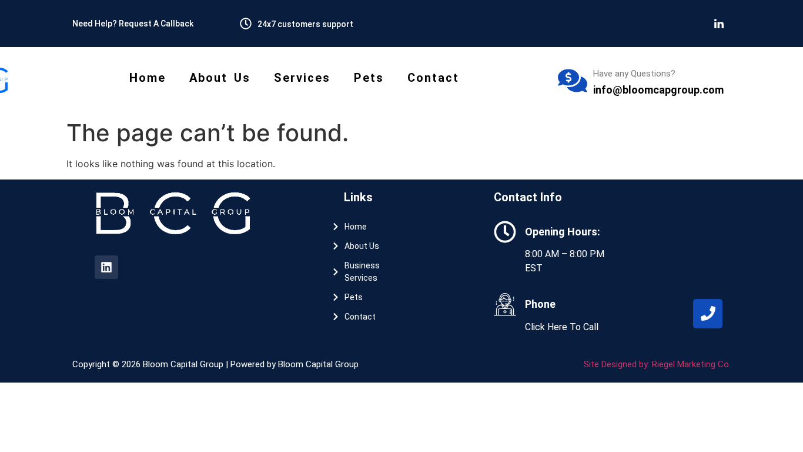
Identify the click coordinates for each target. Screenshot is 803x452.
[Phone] (707, 313)
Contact (433, 78)
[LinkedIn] (719, 23)
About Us (219, 78)
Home (147, 78)
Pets (369, 78)
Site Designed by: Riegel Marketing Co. (657, 364)
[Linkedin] (106, 267)
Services (302, 78)
